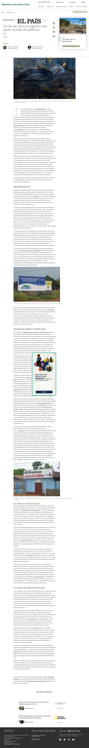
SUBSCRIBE (44, 392)
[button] (44, 376)
